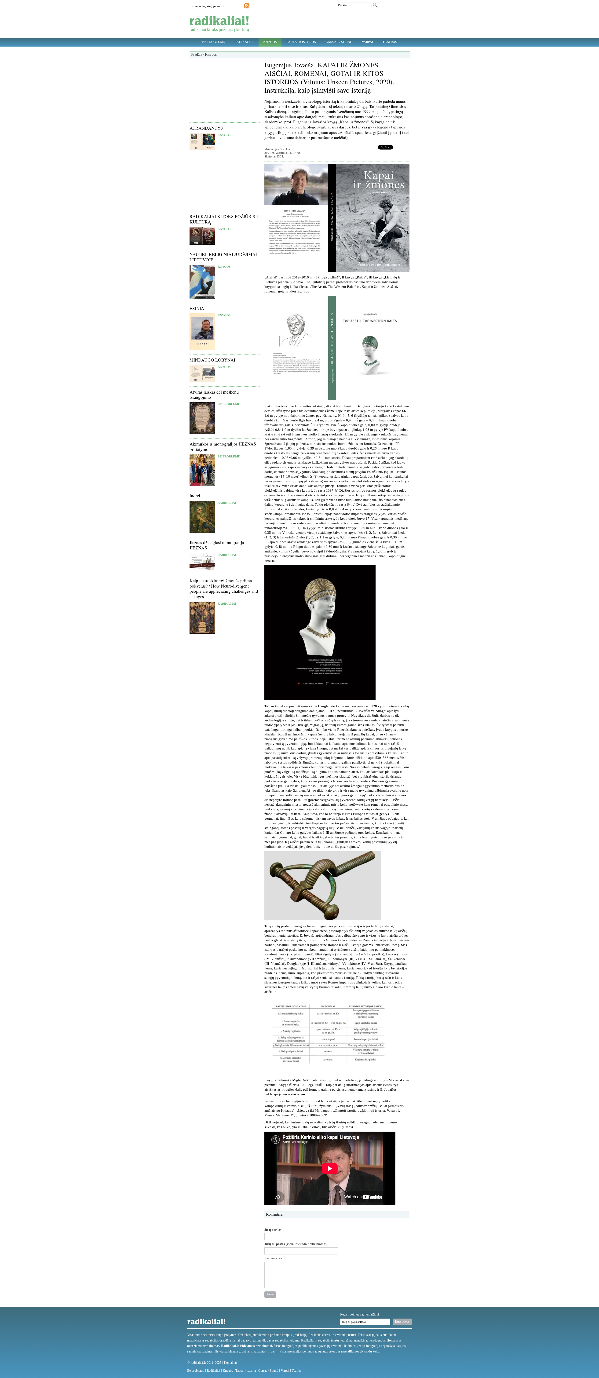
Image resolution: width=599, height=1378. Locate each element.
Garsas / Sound (338, 42)
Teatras (390, 42)
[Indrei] (202, 532)
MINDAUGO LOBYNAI (212, 360)
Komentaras (273, 1258)
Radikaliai (244, 42)
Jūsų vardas (272, 1230)
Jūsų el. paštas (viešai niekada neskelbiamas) (296, 1244)
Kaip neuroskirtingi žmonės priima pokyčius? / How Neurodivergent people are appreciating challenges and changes (224, 588)
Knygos (270, 42)
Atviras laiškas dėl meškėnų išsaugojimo (214, 394)
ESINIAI (198, 308)
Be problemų (213, 42)
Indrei (195, 495)
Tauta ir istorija (301, 42)
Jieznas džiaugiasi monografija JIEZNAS (217, 545)
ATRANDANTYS (206, 128)
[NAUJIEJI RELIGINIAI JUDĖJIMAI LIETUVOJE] (202, 297)
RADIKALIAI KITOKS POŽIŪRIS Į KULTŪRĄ (224, 219)
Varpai (367, 42)
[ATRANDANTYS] (202, 149)
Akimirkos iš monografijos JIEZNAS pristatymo (223, 446)
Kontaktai (230, 1362)
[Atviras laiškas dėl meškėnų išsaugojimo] (202, 433)
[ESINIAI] (202, 349)
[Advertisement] (225, 89)
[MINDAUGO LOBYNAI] (202, 381)
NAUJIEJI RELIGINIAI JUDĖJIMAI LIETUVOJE (223, 257)
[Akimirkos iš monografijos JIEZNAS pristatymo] (202, 485)
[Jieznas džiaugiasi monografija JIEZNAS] (202, 570)
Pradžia (196, 54)
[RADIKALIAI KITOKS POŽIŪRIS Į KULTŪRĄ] (202, 243)
